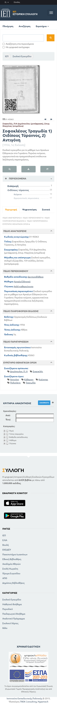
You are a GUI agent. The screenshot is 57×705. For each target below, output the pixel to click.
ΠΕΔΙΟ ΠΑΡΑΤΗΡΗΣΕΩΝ (36, 221)
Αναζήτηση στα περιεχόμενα (20, 44)
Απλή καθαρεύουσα (23, 286)
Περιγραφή (11, 209)
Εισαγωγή (13, 186)
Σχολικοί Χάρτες (10, 623)
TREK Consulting (28, 701)
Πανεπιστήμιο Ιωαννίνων (14, 554)
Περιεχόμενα (17, 178)
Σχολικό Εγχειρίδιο (22, 56)
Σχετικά (46, 209)
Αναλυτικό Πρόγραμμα (13, 618)
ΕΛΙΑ (4, 540)
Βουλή (5, 545)
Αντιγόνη (14, 379)
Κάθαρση (28, 379)
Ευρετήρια (41, 26)
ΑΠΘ (4, 578)
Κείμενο (18, 194)
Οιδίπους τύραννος (18, 190)
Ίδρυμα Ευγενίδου (11, 573)
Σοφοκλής (38, 371)
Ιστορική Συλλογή (25, 13)
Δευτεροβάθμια (35, 277)
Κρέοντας (43, 379)
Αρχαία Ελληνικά (22, 281)
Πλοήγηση (8, 26)
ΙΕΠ (7, 56)
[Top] (51, 231)
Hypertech (43, 701)
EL (6, 2)
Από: (8, 415)
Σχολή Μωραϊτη (10, 568)
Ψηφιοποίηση (29, 209)
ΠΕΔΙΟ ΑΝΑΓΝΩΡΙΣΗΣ (11, 218)
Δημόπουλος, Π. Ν (19, 371)
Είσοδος (17, 2)
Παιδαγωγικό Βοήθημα (13, 614)
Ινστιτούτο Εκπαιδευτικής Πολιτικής (24, 698)
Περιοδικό (7, 609)
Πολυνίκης (15, 382)
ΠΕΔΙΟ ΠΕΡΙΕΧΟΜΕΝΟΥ (32, 218)
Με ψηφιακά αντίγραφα (17, 47)
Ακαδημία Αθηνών (11, 564)
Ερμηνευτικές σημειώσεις (26, 198)
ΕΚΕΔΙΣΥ (6, 549)
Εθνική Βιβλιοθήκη (11, 559)
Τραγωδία (30, 382)
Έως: (8, 419)
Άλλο (4, 628)
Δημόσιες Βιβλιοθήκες (13, 583)
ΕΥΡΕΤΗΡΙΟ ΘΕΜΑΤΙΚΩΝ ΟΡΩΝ (15, 224)
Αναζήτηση (24, 26)
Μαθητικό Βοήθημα (12, 604)
